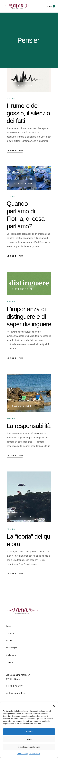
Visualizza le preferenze (29, 747)
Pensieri (11, 98)
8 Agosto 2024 (21, 406)
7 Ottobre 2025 (22, 86)
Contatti (9, 662)
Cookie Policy (22, 754)
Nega (29, 739)
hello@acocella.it (16, 693)
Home (8, 626)
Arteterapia (11, 655)
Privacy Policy (34, 754)
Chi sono (10, 633)
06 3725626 (16, 686)
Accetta (29, 731)
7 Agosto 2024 (21, 516)
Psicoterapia (11, 648)
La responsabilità (28, 425)
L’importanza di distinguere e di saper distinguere (29, 316)
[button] (53, 705)
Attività (9, 641)
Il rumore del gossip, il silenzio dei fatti (28, 113)
